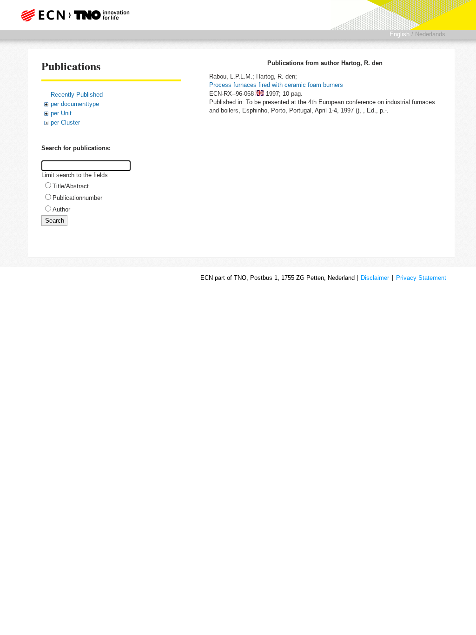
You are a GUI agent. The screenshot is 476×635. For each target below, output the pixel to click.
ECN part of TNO (78, 15)
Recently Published (77, 94)
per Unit (61, 113)
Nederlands (430, 34)
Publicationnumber (77, 197)
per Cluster (65, 122)
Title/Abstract (71, 186)
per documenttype (75, 103)
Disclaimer (375, 277)
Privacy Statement (421, 277)
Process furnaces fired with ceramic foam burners (276, 84)
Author (61, 209)
